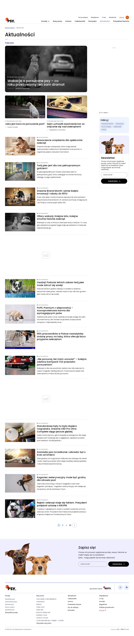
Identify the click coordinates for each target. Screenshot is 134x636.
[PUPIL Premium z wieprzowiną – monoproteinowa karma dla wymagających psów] (46, 314)
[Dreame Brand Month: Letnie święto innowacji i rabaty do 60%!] (46, 197)
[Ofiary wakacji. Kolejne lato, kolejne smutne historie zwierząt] (46, 222)
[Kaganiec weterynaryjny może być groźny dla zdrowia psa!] (46, 483)
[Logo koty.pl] (107, 588)
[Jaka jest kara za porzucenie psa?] (25, 113)
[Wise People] (120, 629)
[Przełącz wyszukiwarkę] (127, 17)
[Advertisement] (114, 80)
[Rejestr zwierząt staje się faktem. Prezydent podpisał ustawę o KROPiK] (46, 508)
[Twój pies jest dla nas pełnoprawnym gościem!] (46, 171)
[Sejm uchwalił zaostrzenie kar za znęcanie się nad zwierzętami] (67, 113)
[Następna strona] (74, 525)
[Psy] (10, 20)
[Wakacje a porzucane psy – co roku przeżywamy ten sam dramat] (46, 69)
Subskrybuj (112, 181)
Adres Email (107, 175)
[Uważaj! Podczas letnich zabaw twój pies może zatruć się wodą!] (46, 288)
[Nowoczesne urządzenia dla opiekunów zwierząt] (46, 146)
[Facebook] (126, 587)
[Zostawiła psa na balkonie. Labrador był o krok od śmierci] (46, 458)
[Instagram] (120, 587)
